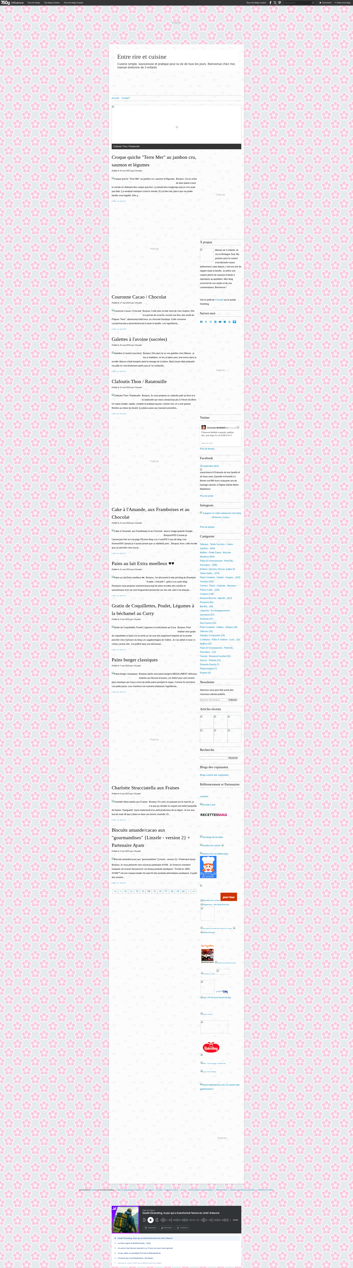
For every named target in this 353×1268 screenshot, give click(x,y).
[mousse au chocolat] (218, 963)
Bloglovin (234, 321)
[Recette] (207, 805)
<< (115, 891)
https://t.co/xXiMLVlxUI (221, 435)
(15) (220, 639)
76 (160, 891)
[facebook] (270, 2)
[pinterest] (279, 2)
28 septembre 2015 (209, 466)
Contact (125, 98)
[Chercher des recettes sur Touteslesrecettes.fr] (211, 837)
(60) (206, 606)
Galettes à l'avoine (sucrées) (139, 339)
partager (168, 1228)
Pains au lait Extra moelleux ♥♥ (143, 563)
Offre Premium (221, 1190)
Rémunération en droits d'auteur (201, 1190)
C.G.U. (183, 1190)
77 (166, 891)
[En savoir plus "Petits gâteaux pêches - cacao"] (234, 722)
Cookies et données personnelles (242, 1190)
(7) (209, 664)
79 (177, 891)
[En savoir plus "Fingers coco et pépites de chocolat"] (221, 722)
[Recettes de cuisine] (228, 900)
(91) (206, 602)
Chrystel (219, 300)
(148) (207, 594)
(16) (206, 631)
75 (154, 891)
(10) (210, 660)
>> (193, 891)
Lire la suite (119, 201)
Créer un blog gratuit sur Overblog (129, 1190)
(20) (218, 627)
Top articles (149, 1190)
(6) (205, 673)
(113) (216, 598)
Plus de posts (206, 496)
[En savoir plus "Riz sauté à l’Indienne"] (207, 722)
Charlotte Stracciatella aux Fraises (145, 787)
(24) (208, 623)
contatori (204, 796)
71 (131, 891)
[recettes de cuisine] (210, 845)
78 (172, 891)
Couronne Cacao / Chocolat (139, 297)
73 (143, 891)
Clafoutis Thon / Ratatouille (139, 381)
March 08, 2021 (207, 443)
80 (183, 891)
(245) (220, 577)
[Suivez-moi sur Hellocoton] (214, 854)
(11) (215, 656)
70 (125, 891)
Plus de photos (207, 527)
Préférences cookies (265, 1190)
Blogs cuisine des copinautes (214, 775)
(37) (206, 619)
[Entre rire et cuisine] (207, 255)
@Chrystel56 (232, 427)
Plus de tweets (207, 449)
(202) (207, 581)
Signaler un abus (171, 1190)
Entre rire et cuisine (141, 56)
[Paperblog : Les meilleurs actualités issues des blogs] (222, 993)
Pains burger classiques (135, 659)
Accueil (115, 98)
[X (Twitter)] (275, 2)
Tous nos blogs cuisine (256, 3)
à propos (183, 1228)
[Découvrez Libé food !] (223, 845)
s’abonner (152, 1228)
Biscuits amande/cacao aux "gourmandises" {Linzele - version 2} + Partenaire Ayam (151, 837)
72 (137, 891)
